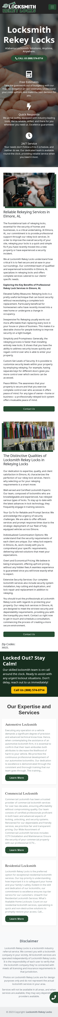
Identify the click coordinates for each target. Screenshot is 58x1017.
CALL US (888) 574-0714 (30, 58)
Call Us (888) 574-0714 (29, 690)
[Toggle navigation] (52, 7)
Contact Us (29, 408)
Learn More (17, 777)
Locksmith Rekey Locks (39, 1012)
